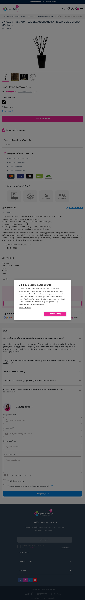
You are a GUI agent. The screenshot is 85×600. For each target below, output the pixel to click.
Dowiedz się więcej (25, 307)
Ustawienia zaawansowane (31, 314)
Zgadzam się (55, 314)
